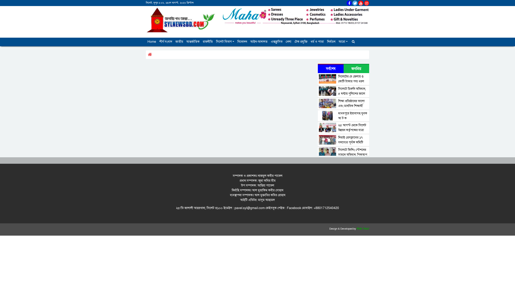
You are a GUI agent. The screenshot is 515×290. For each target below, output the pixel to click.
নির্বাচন (331, 41)
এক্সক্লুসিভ (276, 41)
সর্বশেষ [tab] (330, 68)
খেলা (288, 41)
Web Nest (363, 229)
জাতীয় (179, 41)
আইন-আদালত (259, 41)
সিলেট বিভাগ (224, 41)
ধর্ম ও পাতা (317, 41)
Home (151, 41)
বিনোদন (242, 41)
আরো (342, 41)
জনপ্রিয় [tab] (356, 68)
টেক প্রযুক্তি (301, 41)
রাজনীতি (208, 41)
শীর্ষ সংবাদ (165, 41)
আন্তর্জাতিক (193, 41)
